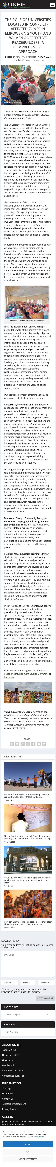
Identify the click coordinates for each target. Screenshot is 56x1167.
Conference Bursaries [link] (13, 1075)
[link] (16, 5)
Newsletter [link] (7, 1093)
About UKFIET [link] (9, 1049)
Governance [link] (8, 1060)
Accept (28, 1144)
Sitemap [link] (6, 1088)
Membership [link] (8, 1065)
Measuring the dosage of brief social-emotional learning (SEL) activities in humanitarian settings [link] (28, 837)
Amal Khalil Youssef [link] (26, 56)
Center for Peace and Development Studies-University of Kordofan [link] (27, 674)
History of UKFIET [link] (11, 1055)
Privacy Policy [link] (38, 1137)
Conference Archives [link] (12, 1070)
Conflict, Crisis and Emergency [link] (28, 60)
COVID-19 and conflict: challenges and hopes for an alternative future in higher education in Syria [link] (27, 880)
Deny (28, 1151)
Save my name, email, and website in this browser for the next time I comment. (23, 990)
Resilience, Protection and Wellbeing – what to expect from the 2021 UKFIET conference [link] (26, 795)
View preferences (28, 1159)
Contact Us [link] (7, 1098)
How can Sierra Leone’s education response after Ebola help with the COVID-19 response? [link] (28, 923)
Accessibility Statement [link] (14, 1103)
